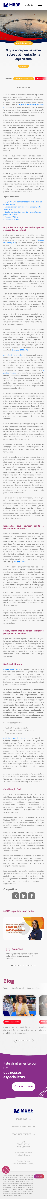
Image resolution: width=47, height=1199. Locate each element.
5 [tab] (23, 965)
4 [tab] (20, 965)
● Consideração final (11, 220)
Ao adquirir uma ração (12, 355)
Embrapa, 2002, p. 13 (20, 350)
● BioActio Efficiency (11, 217)
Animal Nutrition (21, 1127)
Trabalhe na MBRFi (23, 1153)
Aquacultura (23, 66)
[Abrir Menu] (40, 5)
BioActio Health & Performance (16, 738)
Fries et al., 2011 (19, 562)
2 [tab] (15, 965)
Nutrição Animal (23, 43)
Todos (5, 988)
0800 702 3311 (23, 1144)
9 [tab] (35, 965)
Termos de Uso (23, 1161)
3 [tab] (18, 965)
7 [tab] (29, 965)
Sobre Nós (21, 1119)
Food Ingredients (33, 988)
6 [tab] (26, 965)
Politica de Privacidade (23, 1164)
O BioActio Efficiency (11, 669)
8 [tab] (32, 965)
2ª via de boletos (23, 1155)
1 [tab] (12, 965)
